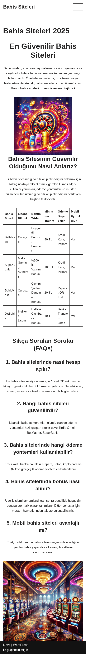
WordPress (20, 644)
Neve (6, 644)
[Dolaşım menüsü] (78, 6)
